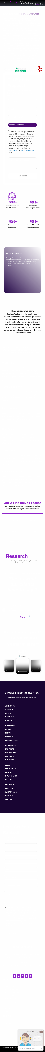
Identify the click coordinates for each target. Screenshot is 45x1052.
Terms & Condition (27, 150)
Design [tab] (14, 531)
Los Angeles (10, 753)
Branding (8, 1008)
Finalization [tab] (33, 542)
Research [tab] (14, 521)
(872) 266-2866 (22, 962)
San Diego (9, 796)
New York (9, 760)
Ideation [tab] (33, 521)
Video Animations (11, 1005)
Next (38, 609)
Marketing (8, 1011)
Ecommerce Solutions (12, 993)
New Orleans (11, 776)
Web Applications (11, 996)
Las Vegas (9, 749)
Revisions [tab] (33, 531)
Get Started (23, 176)
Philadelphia (11, 785)
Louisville (9, 756)
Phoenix (8, 772)
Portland (9, 788)
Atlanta (9, 710)
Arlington (10, 706)
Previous (5, 609)
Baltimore (9, 717)
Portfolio (8, 1023)
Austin (8, 713)
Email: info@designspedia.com (23, 970)
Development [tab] (14, 542)
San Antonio (11, 792)
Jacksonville (11, 740)
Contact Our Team (14, 933)
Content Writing (10, 1002)
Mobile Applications (12, 999)
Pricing (7, 1029)
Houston (9, 736)
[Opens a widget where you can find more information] (30, 1040)
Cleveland (10, 726)
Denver (8, 733)
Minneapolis (10, 769)
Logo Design (9, 986)
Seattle (8, 799)
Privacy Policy (14, 150)
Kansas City (10, 745)
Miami (7, 765)
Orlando (9, 779)
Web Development (11, 989)
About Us (8, 1026)
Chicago (9, 720)
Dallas (8, 729)
